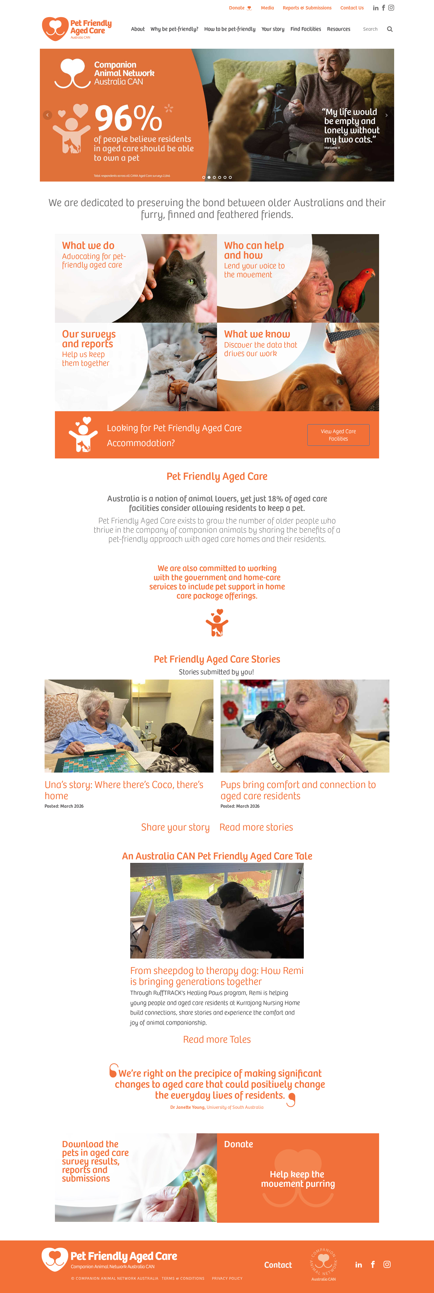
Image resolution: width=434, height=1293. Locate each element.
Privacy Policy (227, 1278)
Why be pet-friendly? (174, 28)
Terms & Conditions (183, 1278)
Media (267, 7)
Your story (273, 28)
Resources (338, 28)
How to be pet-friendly (230, 28)
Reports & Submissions (307, 7)
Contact (278, 1264)
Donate (236, 7)
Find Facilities (306, 28)
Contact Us (352, 7)
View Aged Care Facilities (338, 434)
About (138, 28)
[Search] (389, 29)
